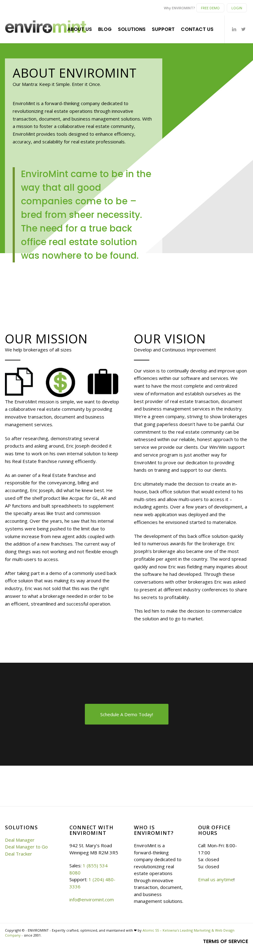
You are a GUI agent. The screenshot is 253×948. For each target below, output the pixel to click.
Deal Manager (20, 840)
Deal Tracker (18, 854)
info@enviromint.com (91, 899)
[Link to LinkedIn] (234, 29)
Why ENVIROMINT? (179, 8)
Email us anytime (216, 879)
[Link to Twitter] (243, 29)
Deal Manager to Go (26, 847)
